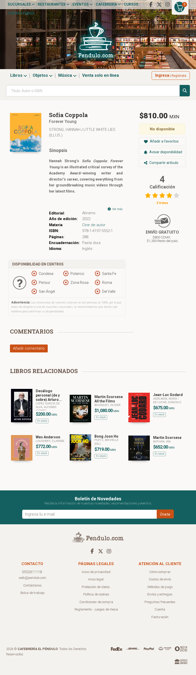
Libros (16, 75)
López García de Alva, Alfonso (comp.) (48, 407)
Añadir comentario (29, 348)
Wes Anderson (48, 437)
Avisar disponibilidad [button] (165, 152)
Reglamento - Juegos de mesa (96, 609)
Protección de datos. (96, 587)
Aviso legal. (96, 579)
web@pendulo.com (32, 578)
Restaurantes (52, 4)
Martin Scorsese (167, 438)
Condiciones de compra (96, 602)
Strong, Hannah (65, 129)
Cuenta (160, 609)
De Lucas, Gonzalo (167, 402)
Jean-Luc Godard (168, 395)
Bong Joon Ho (106, 436)
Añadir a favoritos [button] (164, 141)
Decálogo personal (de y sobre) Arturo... (49, 395)
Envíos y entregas (160, 594)
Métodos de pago (160, 587)
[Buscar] (185, 90)
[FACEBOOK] (151, 4)
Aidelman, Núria (165, 398)
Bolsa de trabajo (32, 593)
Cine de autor (93, 225)
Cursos (131, 4)
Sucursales (20, 4)
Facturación (159, 617)
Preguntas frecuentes (159, 602)
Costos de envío (160, 579)
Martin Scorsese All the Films (108, 399)
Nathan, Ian (161, 441)
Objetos (41, 75)
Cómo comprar (160, 572)
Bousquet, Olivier (107, 405)
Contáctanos (21, 13)
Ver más (117, 209)
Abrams (88, 213)
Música (65, 75)
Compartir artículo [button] (163, 163)
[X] (159, 4)
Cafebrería (107, 4)
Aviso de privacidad (96, 572)
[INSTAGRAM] (168, 4)
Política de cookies (96, 594)
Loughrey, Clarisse (50, 441)
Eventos (81, 4)
